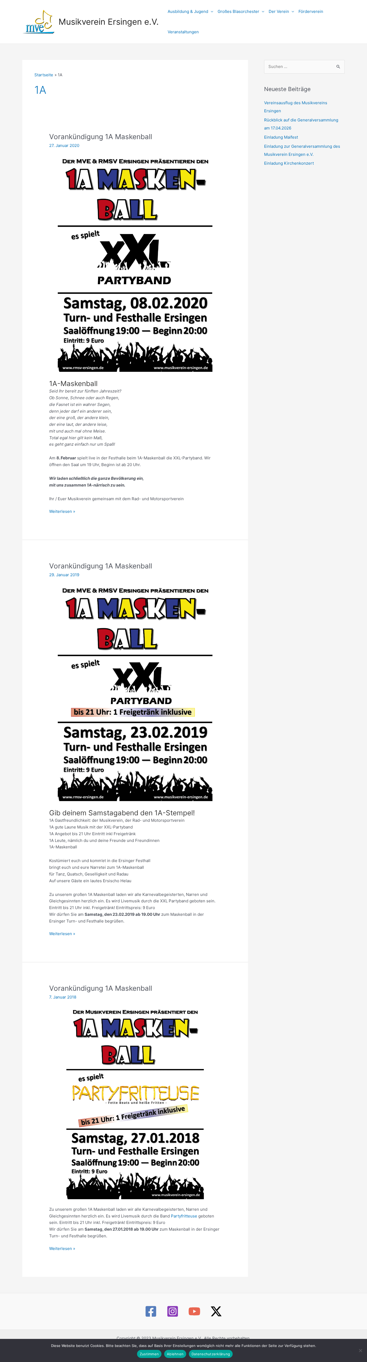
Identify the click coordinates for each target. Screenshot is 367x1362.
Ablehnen (175, 1354)
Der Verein (279, 11)
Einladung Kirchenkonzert (289, 163)
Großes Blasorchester (238, 11)
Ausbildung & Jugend (188, 11)
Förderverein (310, 11)
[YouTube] (194, 1311)
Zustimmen (149, 1354)
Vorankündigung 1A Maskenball (100, 136)
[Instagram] (173, 1311)
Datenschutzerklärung (211, 1354)
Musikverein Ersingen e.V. (109, 22)
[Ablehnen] (360, 1350)
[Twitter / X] (216, 1311)
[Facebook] (151, 1311)
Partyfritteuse (184, 1216)
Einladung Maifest (281, 137)
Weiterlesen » (62, 512)
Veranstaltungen (183, 31)
